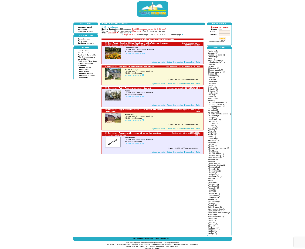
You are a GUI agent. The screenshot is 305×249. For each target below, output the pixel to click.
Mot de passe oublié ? (217, 41)
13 (167, 35)
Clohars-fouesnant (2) (216, 72)
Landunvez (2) (213, 112)
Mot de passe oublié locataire (144, 244)
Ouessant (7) (213, 138)
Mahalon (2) (212, 129)
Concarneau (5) (214, 76)
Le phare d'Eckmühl (85, 63)
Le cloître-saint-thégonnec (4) (219, 114)
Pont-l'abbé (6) (213, 186)
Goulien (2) (212, 87)
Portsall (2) (212, 190)
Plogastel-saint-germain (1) (218, 148)
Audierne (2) (213, 51)
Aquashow (82, 65)
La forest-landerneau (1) (217, 102)
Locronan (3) (213, 123)
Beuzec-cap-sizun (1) (216, 55)
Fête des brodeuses (85, 53)
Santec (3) (212, 220)
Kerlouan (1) (213, 99)
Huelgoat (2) (213, 93)
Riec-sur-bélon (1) (215, 201)
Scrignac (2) (213, 224)
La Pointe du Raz (84, 67)
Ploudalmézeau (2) (215, 157)
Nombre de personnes (123, 31)
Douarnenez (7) (214, 81)
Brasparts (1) (213, 57)
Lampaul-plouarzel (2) (216, 106)
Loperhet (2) (213, 127)
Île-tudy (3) (212, 95)
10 (160, 35)
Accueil (129, 242)
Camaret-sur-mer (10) (216, 62)
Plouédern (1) (213, 159)
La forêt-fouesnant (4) (216, 104)
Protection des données (152, 248)
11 (163, 35)
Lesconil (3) (212, 121)
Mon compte (82, 29)
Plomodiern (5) (213, 152)
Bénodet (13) (213, 53)
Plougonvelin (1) (214, 167)
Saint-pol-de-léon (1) (216, 216)
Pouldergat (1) (213, 192)
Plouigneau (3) (213, 175)
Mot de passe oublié (171, 242)
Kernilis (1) (212, 100)
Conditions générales (86, 43)
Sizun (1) (211, 226)
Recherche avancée (85, 31)
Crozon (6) (212, 80)
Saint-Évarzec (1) (215, 207)
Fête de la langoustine (86, 57)
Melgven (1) (212, 133)
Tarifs (198, 62)
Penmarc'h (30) (214, 140)
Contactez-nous (84, 39)
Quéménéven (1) (214, 196)
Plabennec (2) (213, 142)
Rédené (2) (212, 199)
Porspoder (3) (213, 188)
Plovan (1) (212, 180)
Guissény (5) (213, 91)
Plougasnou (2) (214, 163)
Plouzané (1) (213, 178)
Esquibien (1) (213, 83)
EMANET (142, 246)
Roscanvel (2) (213, 203)
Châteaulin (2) (213, 68)
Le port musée (83, 71)
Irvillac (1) (212, 97)
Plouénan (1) (213, 161)
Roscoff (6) (212, 205)
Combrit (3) (212, 74)
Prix (111, 31)
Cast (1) (211, 66)
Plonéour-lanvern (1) (216, 154)
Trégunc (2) (212, 232)
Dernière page (175, 35)
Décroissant (124, 33)
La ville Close (83, 69)
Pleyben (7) (212, 146)
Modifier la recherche (110, 27)
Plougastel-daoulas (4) (216, 165)
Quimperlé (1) (213, 197)
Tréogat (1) (212, 234)
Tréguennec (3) (214, 230)
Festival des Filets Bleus (87, 61)
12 (165, 35)
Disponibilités (189, 62)
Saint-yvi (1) (212, 218)
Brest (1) (211, 59)
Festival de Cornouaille (87, 55)
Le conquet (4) (213, 116)
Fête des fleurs (83, 51)
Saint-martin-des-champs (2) (219, 213)
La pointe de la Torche (86, 75)
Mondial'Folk (83, 59)
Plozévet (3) (212, 182)
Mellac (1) (212, 135)
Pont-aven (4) (213, 184)
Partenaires (82, 41)
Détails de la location (175, 62)
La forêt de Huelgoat (85, 73)
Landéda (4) (212, 108)
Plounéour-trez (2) (215, 177)
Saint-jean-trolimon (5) (216, 211)
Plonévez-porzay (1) (216, 156)
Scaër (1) (211, 222)
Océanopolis (83, 77)
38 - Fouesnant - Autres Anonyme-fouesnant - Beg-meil (128, 88)
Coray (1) (212, 78)
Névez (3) (212, 137)
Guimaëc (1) (213, 89)
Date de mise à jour (149, 31)
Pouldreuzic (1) (214, 194)
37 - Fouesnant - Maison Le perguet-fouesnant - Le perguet (129, 66)
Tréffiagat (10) (213, 228)
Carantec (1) (213, 64)
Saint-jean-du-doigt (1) (216, 209)
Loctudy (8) (212, 125)
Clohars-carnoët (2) (215, 70)
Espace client (216, 29)
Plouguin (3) (212, 173)
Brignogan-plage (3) (215, 60)
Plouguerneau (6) (214, 171)
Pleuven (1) (212, 144)
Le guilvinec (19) (214, 119)
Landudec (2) (213, 110)
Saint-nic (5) (212, 215)
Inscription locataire (85, 27)
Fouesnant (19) (214, 85)
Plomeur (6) (212, 150)
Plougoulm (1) (213, 169)
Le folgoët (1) (213, 118)
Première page (142, 35)
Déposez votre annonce (220, 27)
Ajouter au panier (158, 62)
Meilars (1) (212, 131)
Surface (162, 31)
